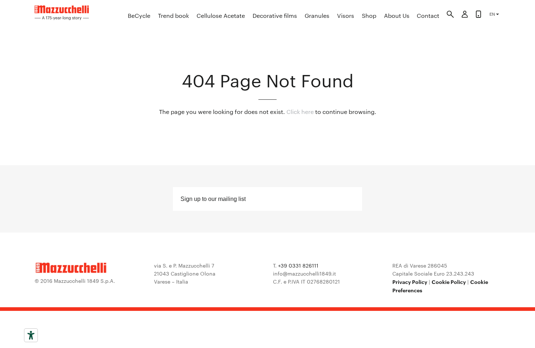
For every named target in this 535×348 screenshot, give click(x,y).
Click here (300, 111)
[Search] (450, 15)
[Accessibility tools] (31, 335)
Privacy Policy (409, 281)
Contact (428, 15)
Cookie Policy (449, 281)
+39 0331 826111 (298, 265)
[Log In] (464, 15)
